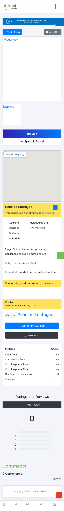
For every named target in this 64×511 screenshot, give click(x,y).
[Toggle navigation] (58, 6)
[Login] (44, 6)
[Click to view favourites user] (58, 379)
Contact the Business (33, 325)
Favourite (32, 335)
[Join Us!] (51, 6)
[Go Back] (59, 495)
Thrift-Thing (13, 32)
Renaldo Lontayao (35, 314)
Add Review (33, 404)
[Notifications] (37, 6)
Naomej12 (52, 32)
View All (57, 478)
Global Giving (47, 213)
